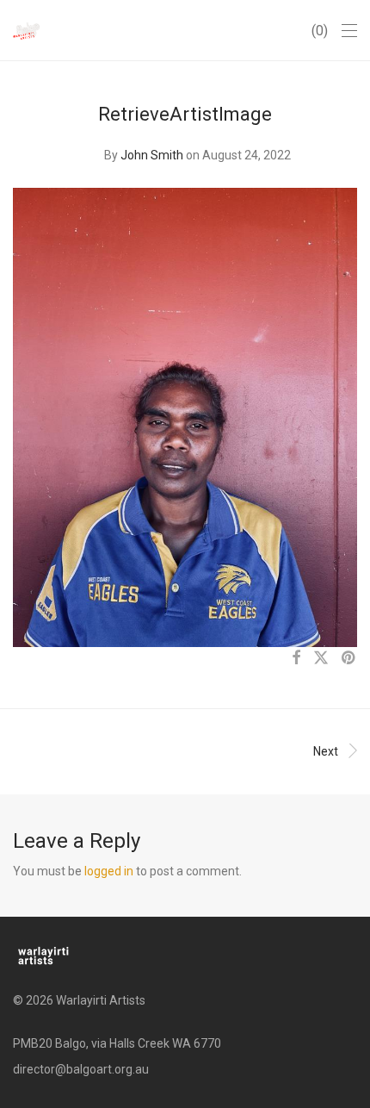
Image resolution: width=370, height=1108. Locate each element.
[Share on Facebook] (296, 658)
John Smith (151, 155)
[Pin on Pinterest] (349, 658)
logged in (108, 871)
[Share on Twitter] (321, 658)
